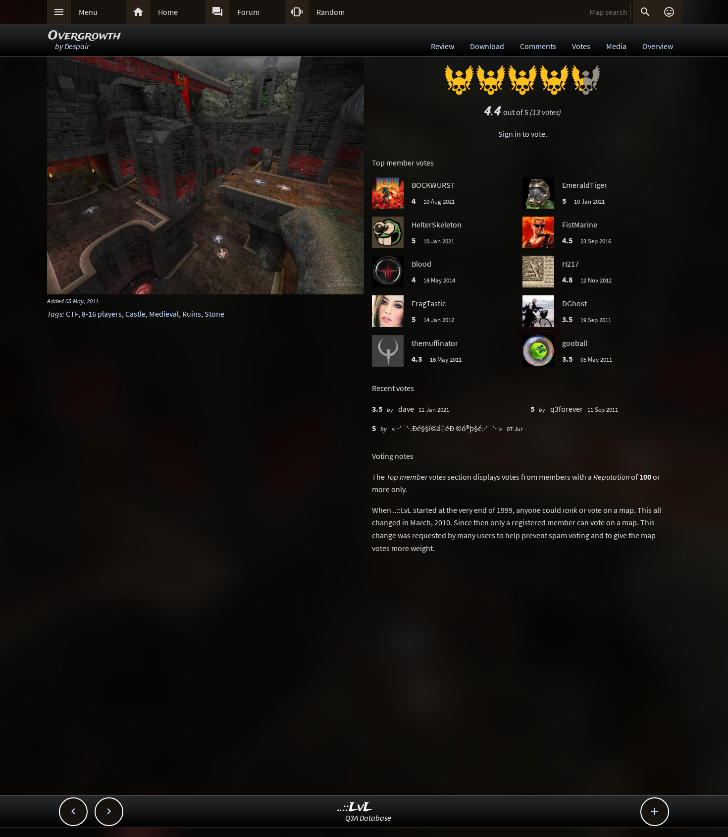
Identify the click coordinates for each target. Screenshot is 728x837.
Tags (54, 314)
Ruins (191, 314)
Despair (76, 46)
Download (487, 46)
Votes (581, 46)
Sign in (509, 134)
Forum (248, 12)
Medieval (164, 314)
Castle (135, 314)
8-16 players (102, 314)
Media (616, 46)
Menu (88, 12)
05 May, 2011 (82, 301)
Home (168, 12)
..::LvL (354, 807)
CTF (72, 314)
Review (442, 46)
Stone (214, 314)
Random (330, 12)
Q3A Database (368, 818)
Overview (657, 46)
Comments (538, 46)
